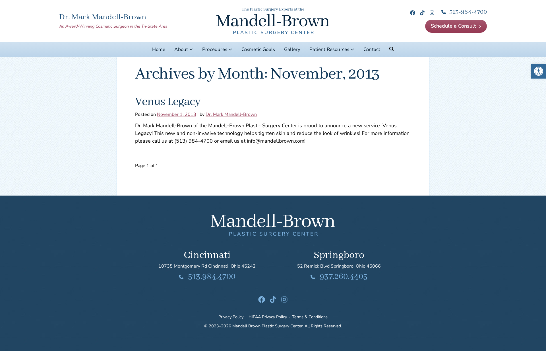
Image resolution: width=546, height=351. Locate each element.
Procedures (214, 49)
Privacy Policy (230, 317)
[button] (538, 71)
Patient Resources (329, 49)
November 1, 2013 (176, 114)
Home (159, 49)
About (181, 49)
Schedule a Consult (453, 25)
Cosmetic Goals (258, 49)
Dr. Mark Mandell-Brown (231, 114)
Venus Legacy (167, 102)
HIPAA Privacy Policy (268, 317)
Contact (371, 49)
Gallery (292, 49)
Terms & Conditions (310, 317)
